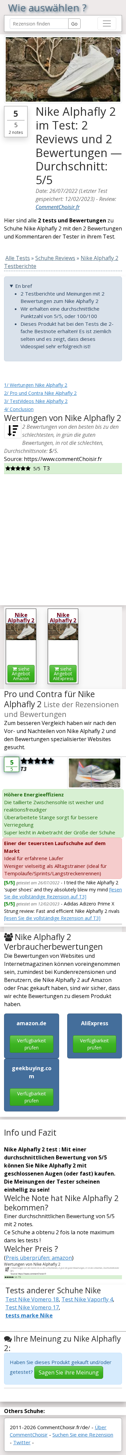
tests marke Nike (29, 1315)
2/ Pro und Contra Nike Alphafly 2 (40, 393)
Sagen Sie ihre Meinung (69, 1372)
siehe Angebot (21, 673)
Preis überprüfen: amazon (39, 1257)
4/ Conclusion (19, 409)
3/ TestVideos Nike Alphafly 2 (36, 401)
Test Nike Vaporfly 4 (87, 1299)
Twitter (22, 1442)
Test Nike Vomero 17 (32, 1307)
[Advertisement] (63, 537)
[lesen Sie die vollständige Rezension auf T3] (52, 918)
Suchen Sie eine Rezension (82, 1434)
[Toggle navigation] (106, 23)
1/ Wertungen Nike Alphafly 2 (35, 385)
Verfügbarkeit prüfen (31, 1044)
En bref (23, 285)
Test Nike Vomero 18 (32, 1299)
